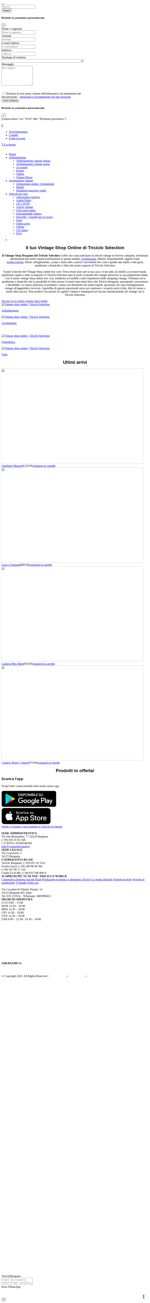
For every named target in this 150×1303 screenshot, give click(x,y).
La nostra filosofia (102, 879)
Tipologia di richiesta (13, 57)
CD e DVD (23, 203)
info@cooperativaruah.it (15, 846)
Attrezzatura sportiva (28, 197)
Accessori (21, 167)
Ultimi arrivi (23, 223)
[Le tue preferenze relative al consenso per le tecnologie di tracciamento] (143, 1296)
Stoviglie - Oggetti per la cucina (34, 217)
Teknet (91, 976)
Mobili (20, 187)
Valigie (20, 174)
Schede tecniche (122, 879)
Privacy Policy (57, 976)
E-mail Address (10, 43)
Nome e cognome (11, 28)
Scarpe (20, 170)
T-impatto (21, 882)
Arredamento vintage (21, 180)
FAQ (19, 233)
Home (12, 154)
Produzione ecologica (54, 879)
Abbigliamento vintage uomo (33, 164)
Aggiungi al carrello (43, 465)
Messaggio (7, 64)
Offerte (20, 226)
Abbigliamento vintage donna (33, 160)
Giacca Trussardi (11, 564)
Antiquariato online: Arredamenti (35, 183)
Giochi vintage (24, 207)
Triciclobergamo (18, 131)
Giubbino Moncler (12, 465)
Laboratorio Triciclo (79, 879)
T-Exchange (8, 144)
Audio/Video (23, 200)
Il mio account (17, 138)
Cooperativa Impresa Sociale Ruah (21, 879)
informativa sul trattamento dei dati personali (45, 96)
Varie (19, 220)
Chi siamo (22, 230)
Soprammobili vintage (29, 213)
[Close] (2, 4)
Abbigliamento (17, 157)
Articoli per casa (18, 193)
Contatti (13, 135)
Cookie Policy (77, 976)
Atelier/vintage (15, 262)
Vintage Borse (24, 177)
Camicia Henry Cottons (15, 762)
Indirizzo (6, 50)
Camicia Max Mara (12, 663)
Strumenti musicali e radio (31, 190)
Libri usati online (26, 210)
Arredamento (88, 258)
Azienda (6, 35)
